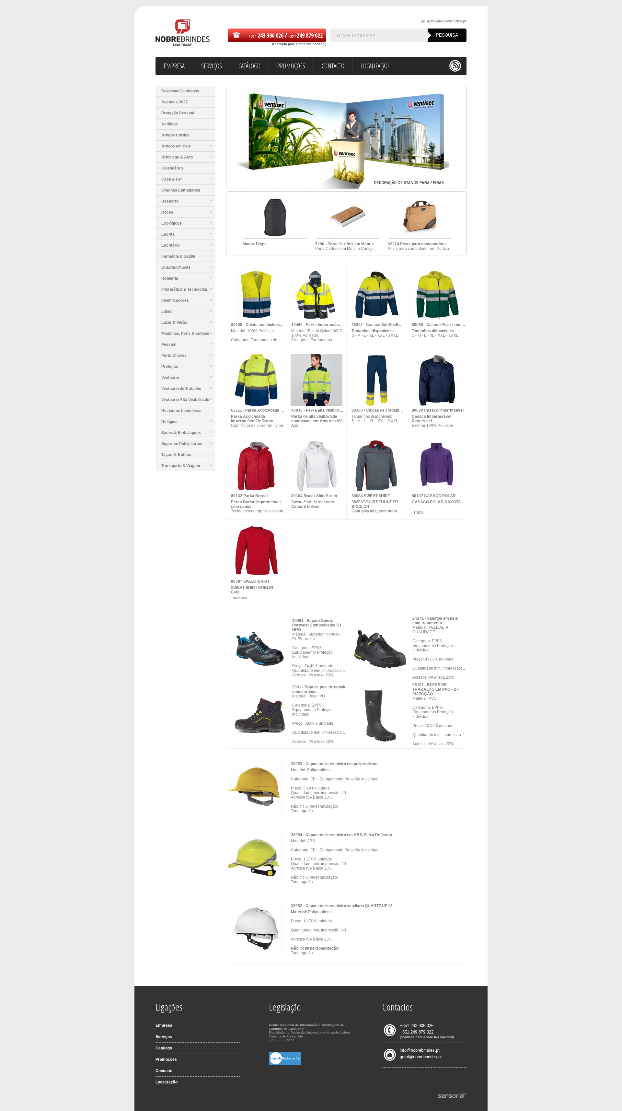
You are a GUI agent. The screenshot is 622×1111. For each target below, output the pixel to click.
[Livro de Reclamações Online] (285, 1063)
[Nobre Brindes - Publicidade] (183, 33)
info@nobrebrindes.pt (420, 1050)
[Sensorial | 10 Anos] (452, 1096)
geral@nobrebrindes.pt (446, 21)
